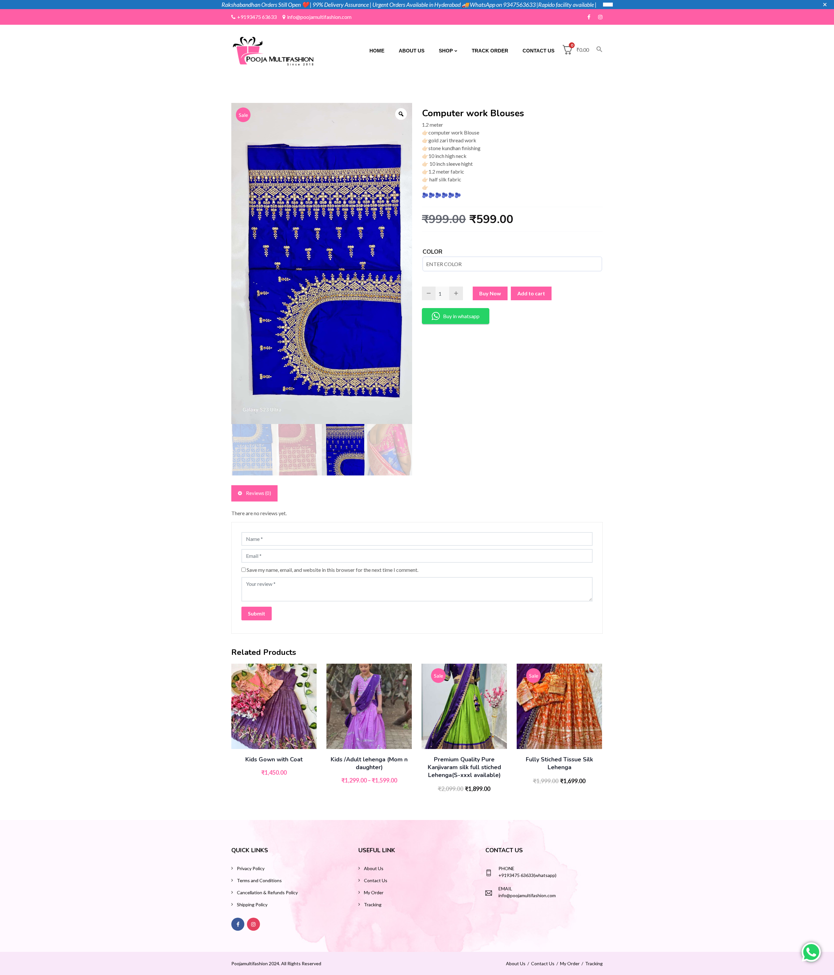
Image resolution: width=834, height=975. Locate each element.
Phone (506, 868)
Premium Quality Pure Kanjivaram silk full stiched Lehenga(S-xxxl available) (464, 767)
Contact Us (538, 50)
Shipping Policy (252, 904)
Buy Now (490, 293)
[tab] (254, 493)
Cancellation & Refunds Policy (267, 892)
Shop (446, 50)
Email (505, 888)
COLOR (432, 252)
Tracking (372, 904)
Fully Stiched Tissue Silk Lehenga (559, 763)
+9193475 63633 (257, 17)
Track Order (490, 50)
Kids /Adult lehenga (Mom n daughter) (369, 763)
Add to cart (531, 293)
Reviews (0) (258, 493)
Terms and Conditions (259, 880)
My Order (373, 892)
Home (376, 50)
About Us (411, 50)
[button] (596, 50)
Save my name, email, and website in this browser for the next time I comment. (332, 570)
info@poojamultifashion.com (319, 17)
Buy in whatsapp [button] (461, 316)
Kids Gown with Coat (274, 759)
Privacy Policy (251, 868)
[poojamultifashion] (273, 50)
